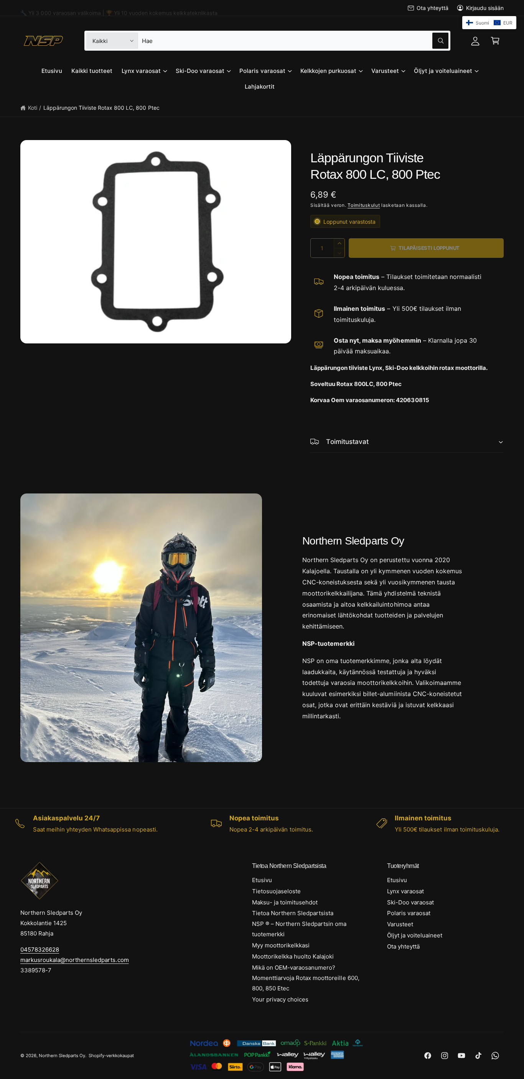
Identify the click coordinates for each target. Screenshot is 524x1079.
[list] (262, 823)
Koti (32, 107)
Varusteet (385, 70)
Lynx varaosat (141, 70)
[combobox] (295, 41)
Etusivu (262, 880)
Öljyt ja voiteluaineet (443, 70)
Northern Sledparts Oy (62, 1055)
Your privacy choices (280, 999)
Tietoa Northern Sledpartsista (292, 913)
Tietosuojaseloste (276, 891)
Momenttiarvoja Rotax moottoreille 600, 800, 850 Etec (305, 983)
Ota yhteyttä (432, 8)
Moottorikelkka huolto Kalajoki (293, 956)
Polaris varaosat (262, 70)
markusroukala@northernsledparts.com (74, 960)
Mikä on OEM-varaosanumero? (293, 967)
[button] (495, 41)
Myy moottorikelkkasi (281, 945)
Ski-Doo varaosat (200, 70)
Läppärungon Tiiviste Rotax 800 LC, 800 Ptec (101, 107)
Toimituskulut (364, 205)
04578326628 (39, 949)
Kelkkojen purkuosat (328, 70)
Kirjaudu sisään (485, 8)
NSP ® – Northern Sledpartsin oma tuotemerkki (299, 929)
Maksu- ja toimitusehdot (285, 902)
